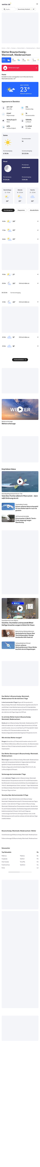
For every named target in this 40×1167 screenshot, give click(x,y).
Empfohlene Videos (9, 469)
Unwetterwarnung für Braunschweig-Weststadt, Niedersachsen (19, 834)
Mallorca (4, 856)
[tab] (8, 210)
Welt (8, 48)
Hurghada (4, 859)
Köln (38, 862)
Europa (13, 48)
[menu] (37, 4)
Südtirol (22, 859)
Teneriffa (22, 862)
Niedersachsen (30, 48)
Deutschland (21, 48)
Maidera (22, 856)
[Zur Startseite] (6, 4)
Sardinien (22, 865)
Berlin (38, 856)
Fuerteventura (6, 865)
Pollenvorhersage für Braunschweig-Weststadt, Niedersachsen (19, 838)
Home (3, 48)
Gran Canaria (5, 862)
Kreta (3, 868)
